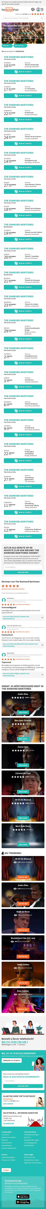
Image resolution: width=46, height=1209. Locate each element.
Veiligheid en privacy (31, 1160)
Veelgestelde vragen (31, 1140)
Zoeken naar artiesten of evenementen (16, 18)
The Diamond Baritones (15, 28)
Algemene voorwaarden (33, 1163)
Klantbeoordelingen (31, 1135)
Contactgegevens (30, 1143)
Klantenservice (29, 1157)
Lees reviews (8, 1104)
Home (4, 28)
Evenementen (7, 1143)
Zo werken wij (8, 1123)
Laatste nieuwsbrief (9, 1148)
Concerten (5, 1135)
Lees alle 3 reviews (26, 33)
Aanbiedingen (7, 1145)
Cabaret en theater (9, 1137)
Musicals (5, 1140)
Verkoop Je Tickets (8, 1160)
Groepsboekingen (8, 1157)
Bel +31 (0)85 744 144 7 (15, 1041)
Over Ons (27, 1137)
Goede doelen (29, 1145)
